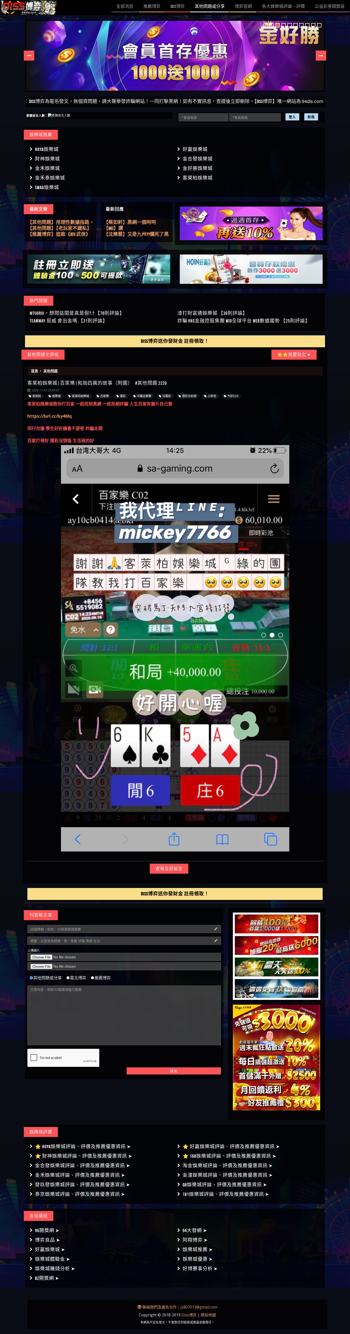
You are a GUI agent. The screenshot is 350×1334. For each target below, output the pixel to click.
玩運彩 (166, 396)
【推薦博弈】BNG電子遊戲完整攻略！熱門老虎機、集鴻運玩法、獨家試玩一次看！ (58, 228)
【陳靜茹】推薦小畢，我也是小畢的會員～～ (137, 222)
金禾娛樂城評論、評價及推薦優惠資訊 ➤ (80, 1175)
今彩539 (232, 396)
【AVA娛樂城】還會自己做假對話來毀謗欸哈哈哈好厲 (135, 234)
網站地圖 (208, 1315)
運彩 (123, 396)
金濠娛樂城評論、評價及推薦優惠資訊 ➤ (228, 1175)
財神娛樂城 (47, 158)
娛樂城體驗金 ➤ (52, 1259)
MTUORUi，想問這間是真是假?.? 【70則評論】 (77, 313)
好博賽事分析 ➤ (200, 1268)
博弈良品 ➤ (47, 1240)
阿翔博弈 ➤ (195, 1240)
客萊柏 (36, 396)
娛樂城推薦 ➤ (198, 1249)
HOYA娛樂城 (47, 149)
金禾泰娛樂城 (50, 178)
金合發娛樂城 (198, 158)
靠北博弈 (78, 978)
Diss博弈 (189, 1315)
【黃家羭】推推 (120, 228)
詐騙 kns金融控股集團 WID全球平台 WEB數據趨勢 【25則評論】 (243, 320)
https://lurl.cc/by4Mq (49, 416)
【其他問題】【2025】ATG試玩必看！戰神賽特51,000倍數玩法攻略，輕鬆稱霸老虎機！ (58, 234)
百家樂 (104, 396)
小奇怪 (212, 396)
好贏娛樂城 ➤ (50, 1249)
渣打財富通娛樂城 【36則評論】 (212, 313)
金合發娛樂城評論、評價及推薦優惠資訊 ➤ (82, 1165)
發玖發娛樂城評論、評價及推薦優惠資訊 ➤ (82, 1184)
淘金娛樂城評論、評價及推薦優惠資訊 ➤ (228, 1165)
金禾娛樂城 (47, 168)
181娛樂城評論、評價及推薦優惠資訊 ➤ (226, 1194)
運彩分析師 (189, 396)
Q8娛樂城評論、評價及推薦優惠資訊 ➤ (225, 1184)
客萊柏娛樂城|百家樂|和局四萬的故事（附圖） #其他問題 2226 (97, 383)
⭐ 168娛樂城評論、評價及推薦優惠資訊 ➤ (229, 1156)
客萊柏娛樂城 (198, 178)
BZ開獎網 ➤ (47, 1278)
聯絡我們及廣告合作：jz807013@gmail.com (179, 1307)
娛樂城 (56, 396)
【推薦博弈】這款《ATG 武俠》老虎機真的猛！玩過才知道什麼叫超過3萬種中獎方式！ (60, 222)
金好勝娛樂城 (198, 168)
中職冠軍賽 (144, 396)
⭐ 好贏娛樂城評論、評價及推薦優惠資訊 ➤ (231, 1146)
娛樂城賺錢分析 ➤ (55, 1268)
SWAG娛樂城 (47, 187)
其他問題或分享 (47, 978)
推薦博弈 (103, 978)
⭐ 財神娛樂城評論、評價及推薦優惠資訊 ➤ (83, 1156)
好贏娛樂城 (195, 149)
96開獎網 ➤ (47, 1230)
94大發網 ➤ (195, 1230)
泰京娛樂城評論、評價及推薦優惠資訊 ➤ (80, 1194)
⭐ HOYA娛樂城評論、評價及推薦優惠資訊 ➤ (83, 1146)
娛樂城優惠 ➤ (198, 1259)
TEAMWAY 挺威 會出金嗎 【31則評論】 (69, 320)
